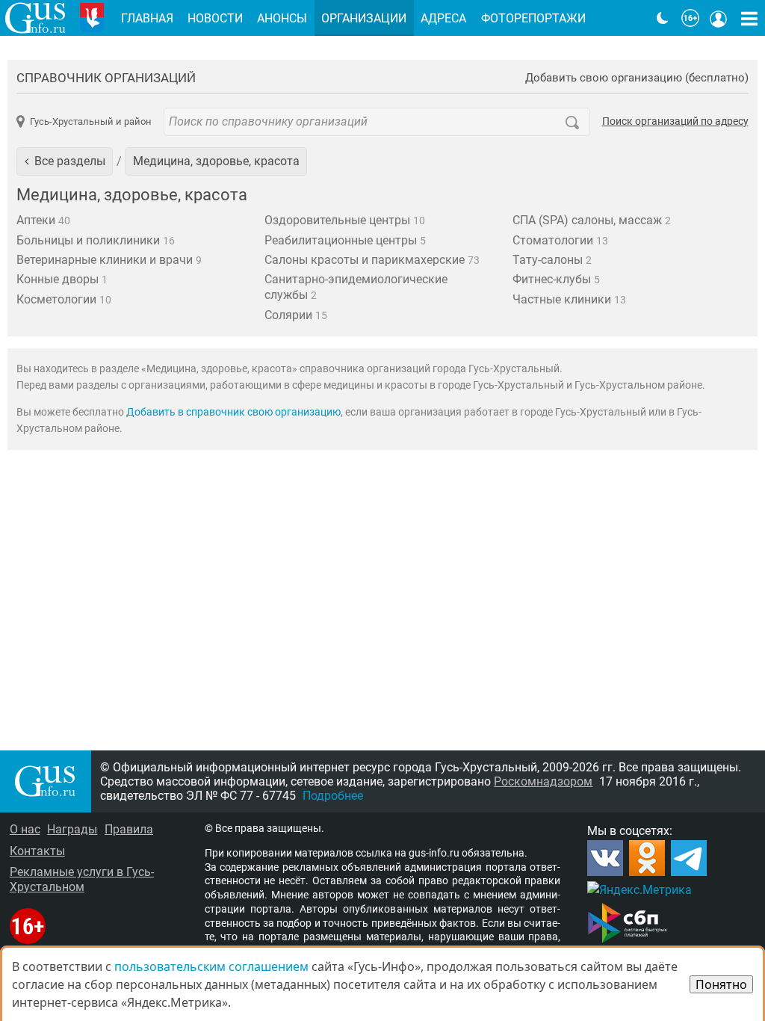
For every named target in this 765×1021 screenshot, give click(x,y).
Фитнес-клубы (556, 279)
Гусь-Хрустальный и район (90, 121)
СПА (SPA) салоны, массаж (591, 220)
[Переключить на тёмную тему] (663, 18)
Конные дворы (62, 279)
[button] (64, 161)
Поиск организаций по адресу (675, 122)
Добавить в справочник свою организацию (233, 412)
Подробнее (333, 796)
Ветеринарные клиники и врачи (109, 260)
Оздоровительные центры (344, 220)
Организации (363, 18)
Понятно (721, 984)
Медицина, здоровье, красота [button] (216, 161)
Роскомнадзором (543, 781)
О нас (25, 829)
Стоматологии (560, 240)
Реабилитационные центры (345, 240)
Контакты (37, 851)
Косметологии (63, 299)
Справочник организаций (106, 77)
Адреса (443, 18)
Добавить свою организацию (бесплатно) (637, 78)
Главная (147, 18)
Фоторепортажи (533, 18)
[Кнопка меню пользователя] (718, 18)
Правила (129, 829)
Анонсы (282, 18)
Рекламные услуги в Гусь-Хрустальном (82, 879)
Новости (215, 18)
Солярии (295, 315)
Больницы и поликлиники (95, 240)
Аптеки (43, 220)
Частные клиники (569, 299)
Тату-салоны (552, 260)
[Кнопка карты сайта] (749, 18)
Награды (72, 829)
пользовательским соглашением (211, 966)
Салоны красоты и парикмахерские (372, 260)
